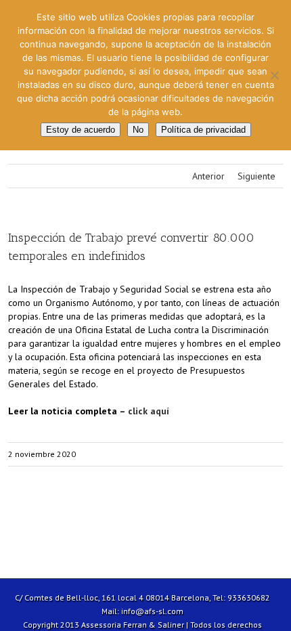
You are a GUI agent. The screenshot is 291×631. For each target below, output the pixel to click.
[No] (274, 75)
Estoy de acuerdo (80, 130)
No (138, 130)
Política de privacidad (203, 130)
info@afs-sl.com (152, 611)
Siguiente (256, 176)
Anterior (208, 176)
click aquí (148, 411)
